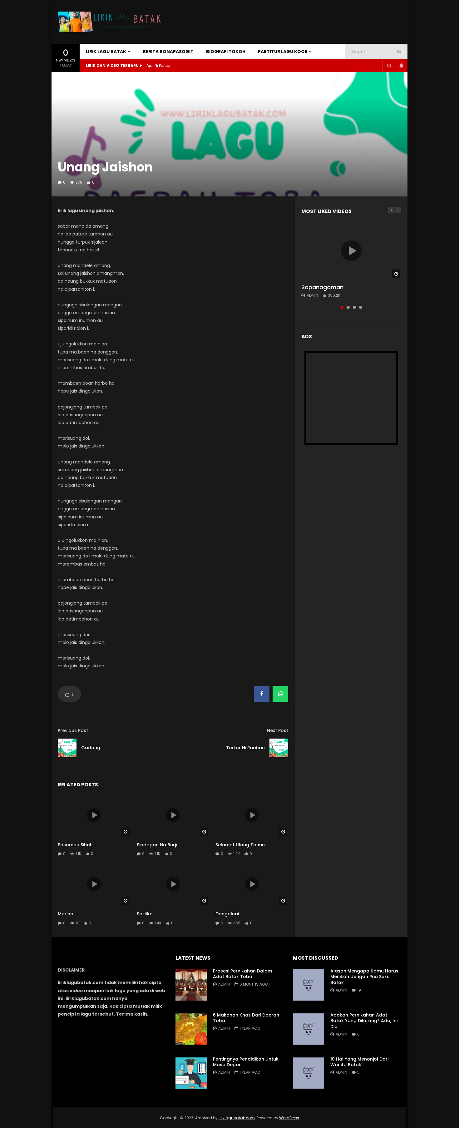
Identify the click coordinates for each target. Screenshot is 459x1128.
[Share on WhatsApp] (280, 694)
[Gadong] (67, 748)
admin (312, 295)
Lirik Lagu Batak (106, 51)
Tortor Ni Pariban (245, 748)
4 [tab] (360, 307)
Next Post (277, 730)
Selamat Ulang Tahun (240, 845)
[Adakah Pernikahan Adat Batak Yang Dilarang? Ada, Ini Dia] (308, 1029)
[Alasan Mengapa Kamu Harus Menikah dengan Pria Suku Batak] (308, 985)
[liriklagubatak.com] (111, 22)
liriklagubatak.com (237, 1118)
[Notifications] (401, 65)
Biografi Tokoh (225, 51)
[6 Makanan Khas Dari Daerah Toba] (191, 1029)
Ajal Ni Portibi (158, 65)
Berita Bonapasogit (168, 51)
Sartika (145, 914)
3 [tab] (354, 307)
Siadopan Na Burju (158, 845)
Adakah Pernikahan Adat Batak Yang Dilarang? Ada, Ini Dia (363, 1021)
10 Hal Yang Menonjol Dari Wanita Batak (359, 1062)
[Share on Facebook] (261, 694)
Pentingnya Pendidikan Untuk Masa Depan (246, 1062)
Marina (65, 914)
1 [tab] (341, 307)
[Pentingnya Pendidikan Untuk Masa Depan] (191, 1073)
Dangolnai (227, 914)
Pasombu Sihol (74, 845)
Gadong (90, 748)
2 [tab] (348, 307)
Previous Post (73, 730)
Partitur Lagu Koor (283, 51)
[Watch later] (389, 65)
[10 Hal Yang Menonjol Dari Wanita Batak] (308, 1073)
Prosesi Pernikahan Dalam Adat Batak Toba (242, 974)
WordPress (289, 1118)
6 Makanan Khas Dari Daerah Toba (246, 1018)
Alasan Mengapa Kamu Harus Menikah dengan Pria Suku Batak (364, 977)
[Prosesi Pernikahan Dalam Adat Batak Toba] (191, 985)
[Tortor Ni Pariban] (278, 748)
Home (65, 79)
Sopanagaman (322, 287)
